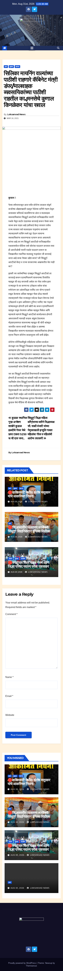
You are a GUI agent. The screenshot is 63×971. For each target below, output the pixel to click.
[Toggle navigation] (32, 48)
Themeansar (31, 966)
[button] (58, 48)
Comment (11, 614)
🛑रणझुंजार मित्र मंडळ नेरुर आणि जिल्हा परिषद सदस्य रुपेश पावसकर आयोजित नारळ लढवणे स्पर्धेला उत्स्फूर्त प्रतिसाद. (31, 568)
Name (9, 677)
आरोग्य (10, 558)
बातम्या (17, 66)
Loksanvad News (16, 114)
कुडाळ (11, 66)
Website (9, 715)
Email (9, 696)
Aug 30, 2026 (17, 789)
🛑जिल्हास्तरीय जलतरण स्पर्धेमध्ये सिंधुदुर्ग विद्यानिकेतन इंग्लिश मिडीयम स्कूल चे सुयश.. (29, 531)
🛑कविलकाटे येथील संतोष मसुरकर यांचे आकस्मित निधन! (29, 494)
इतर (6, 66)
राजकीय (23, 558)
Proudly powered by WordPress (22, 963)
